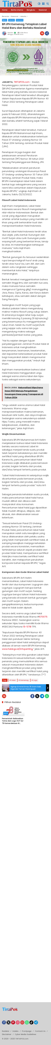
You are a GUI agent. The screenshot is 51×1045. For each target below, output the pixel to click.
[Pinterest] (13, 1022)
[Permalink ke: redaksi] (5, 33)
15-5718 (27, 626)
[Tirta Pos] (17, 3)
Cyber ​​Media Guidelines (25, 1034)
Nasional (19, 20)
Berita (5, 20)
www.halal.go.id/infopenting (17, 648)
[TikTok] (31, 1022)
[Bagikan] (47, 33)
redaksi (10, 32)
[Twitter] (37, 696)
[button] (39, 3)
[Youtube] (22, 1022)
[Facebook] (32, 696)
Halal (13, 680)
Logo (35, 680)
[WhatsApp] (47, 696)
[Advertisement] (25, 754)
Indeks (15, 1031)
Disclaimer (6, 1034)
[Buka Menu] (43, 3)
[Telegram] (42, 696)
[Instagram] (18, 1022)
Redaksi (5, 1031)
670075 (43, 616)
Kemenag (24, 680)
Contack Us (40, 1031)
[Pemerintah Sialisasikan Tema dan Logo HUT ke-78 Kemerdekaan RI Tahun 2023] (13, 711)
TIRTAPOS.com (22, 81)
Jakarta (11, 20)
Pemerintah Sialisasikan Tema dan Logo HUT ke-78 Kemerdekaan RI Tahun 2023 (13, 721)
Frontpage (26, 1031)
